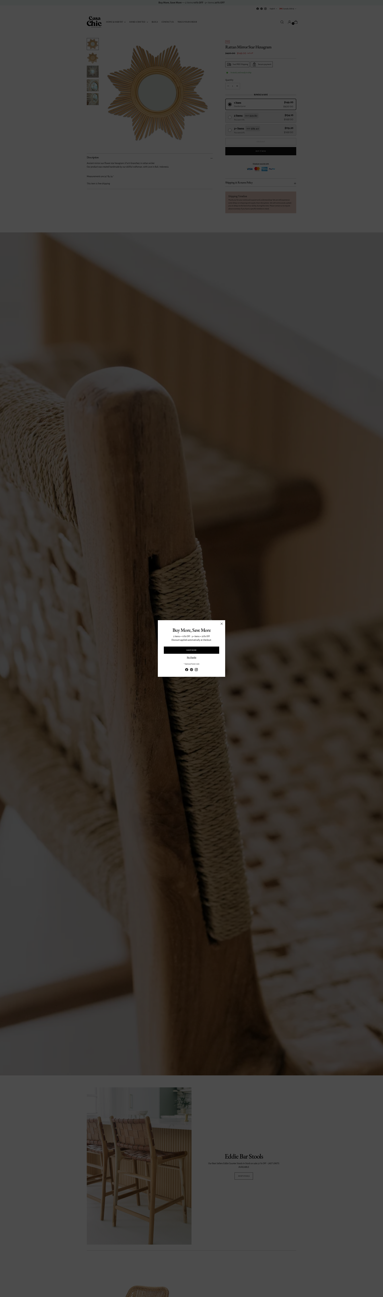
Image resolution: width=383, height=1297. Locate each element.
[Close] (221, 623)
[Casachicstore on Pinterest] (191, 670)
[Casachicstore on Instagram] (196, 670)
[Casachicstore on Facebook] (187, 670)
